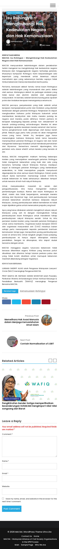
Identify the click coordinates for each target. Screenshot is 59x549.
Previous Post (32, 315)
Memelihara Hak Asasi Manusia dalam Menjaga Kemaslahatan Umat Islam (21, 322)
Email (5, 473)
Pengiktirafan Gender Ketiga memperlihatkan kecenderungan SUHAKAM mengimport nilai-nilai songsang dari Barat (29, 406)
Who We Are (40, 545)
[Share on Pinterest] (46, 302)
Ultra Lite (47, 531)
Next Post (25, 340)
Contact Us (26, 536)
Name (5, 461)
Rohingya (40, 291)
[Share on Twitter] (16, 302)
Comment (7, 434)
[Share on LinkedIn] (36, 302)
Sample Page (27, 545)
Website (5, 486)
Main (17, 545)
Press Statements (15, 13)
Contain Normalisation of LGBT (37, 343)
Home (36, 536)
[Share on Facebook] (6, 302)
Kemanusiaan (27, 291)
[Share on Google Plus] (26, 302)
